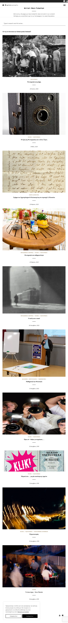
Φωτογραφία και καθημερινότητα (34, 255)
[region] (21, 611)
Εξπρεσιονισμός (34, 534)
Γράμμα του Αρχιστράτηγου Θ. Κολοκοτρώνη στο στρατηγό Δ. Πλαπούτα (34, 197)
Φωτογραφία (34, 79)
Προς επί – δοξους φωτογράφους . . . (34, 439)
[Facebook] (64, 1)
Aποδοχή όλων (29, 616)
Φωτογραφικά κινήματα (41, 531)
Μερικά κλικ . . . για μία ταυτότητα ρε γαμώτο (34, 476)
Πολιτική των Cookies (23, 612)
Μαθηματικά (42, 379)
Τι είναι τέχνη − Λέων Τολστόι (34, 592)
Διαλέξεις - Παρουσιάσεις (29, 379)
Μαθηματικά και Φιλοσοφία (34, 381)
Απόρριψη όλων (13, 616)
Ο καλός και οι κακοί (34, 318)
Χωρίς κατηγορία (34, 194)
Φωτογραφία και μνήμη (34, 82)
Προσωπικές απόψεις (27, 252)
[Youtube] (67, 1)
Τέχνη (30, 137)
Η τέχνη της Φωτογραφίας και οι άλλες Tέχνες (34, 140)
